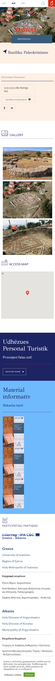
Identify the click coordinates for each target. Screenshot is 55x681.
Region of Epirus (12, 561)
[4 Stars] (12, 88)
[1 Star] (5, 88)
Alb (14, 3)
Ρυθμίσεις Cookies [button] (12, 674)
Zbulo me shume (12, 371)
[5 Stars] (14, 88)
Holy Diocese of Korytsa (17, 623)
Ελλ (4, 3)
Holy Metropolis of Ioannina (20, 567)
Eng (23, 3)
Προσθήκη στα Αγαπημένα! (16, 100)
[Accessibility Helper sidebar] (51, 3)
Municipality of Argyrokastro (20, 629)
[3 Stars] (9, 88)
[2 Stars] (7, 88)
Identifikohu (24, 39)
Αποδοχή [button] (29, 674)
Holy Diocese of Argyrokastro (21, 617)
